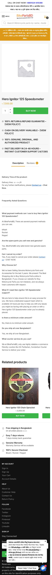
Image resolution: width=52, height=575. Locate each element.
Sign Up (5, 472)
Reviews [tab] (32, 163)
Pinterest (6, 519)
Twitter (5, 512)
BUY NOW (31, 111)
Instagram (6, 516)
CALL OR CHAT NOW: (17, 3)
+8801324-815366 (35, 3)
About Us (6, 488)
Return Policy (8, 499)
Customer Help (8, 492)
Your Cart (6, 475)
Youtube (5, 523)
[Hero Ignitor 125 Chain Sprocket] (20, 386)
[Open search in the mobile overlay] (25, 23)
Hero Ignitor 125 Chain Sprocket (20, 407)
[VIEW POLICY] (12, 124)
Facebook (6, 509)
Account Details (9, 479)
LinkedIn (5, 526)
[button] (10, 109)
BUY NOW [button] (20, 416)
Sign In (5, 468)
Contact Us (7, 495)
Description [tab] (18, 163)
